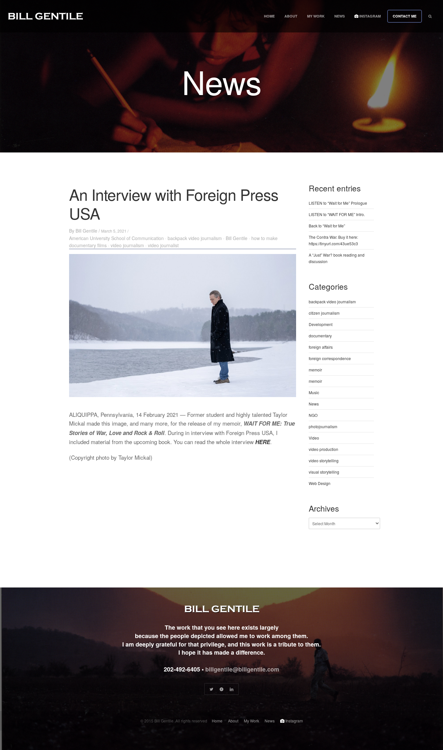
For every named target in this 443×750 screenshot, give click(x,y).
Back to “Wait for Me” (327, 225)
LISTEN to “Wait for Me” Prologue (338, 203)
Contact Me (404, 16)
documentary (320, 335)
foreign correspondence (330, 358)
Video (314, 438)
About (290, 16)
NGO (313, 415)
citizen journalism (324, 313)
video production (323, 449)
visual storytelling (324, 472)
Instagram (369, 16)
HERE (262, 442)
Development (320, 324)
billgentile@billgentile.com (242, 669)
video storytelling (324, 460)
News (339, 16)
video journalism (127, 245)
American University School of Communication (116, 238)
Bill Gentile (86, 230)
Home (269, 16)
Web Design (319, 483)
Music (314, 392)
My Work (316, 16)
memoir (315, 369)
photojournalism (323, 426)
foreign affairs (321, 347)
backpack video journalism (195, 238)
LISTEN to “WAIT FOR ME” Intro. (337, 214)
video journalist (163, 245)
